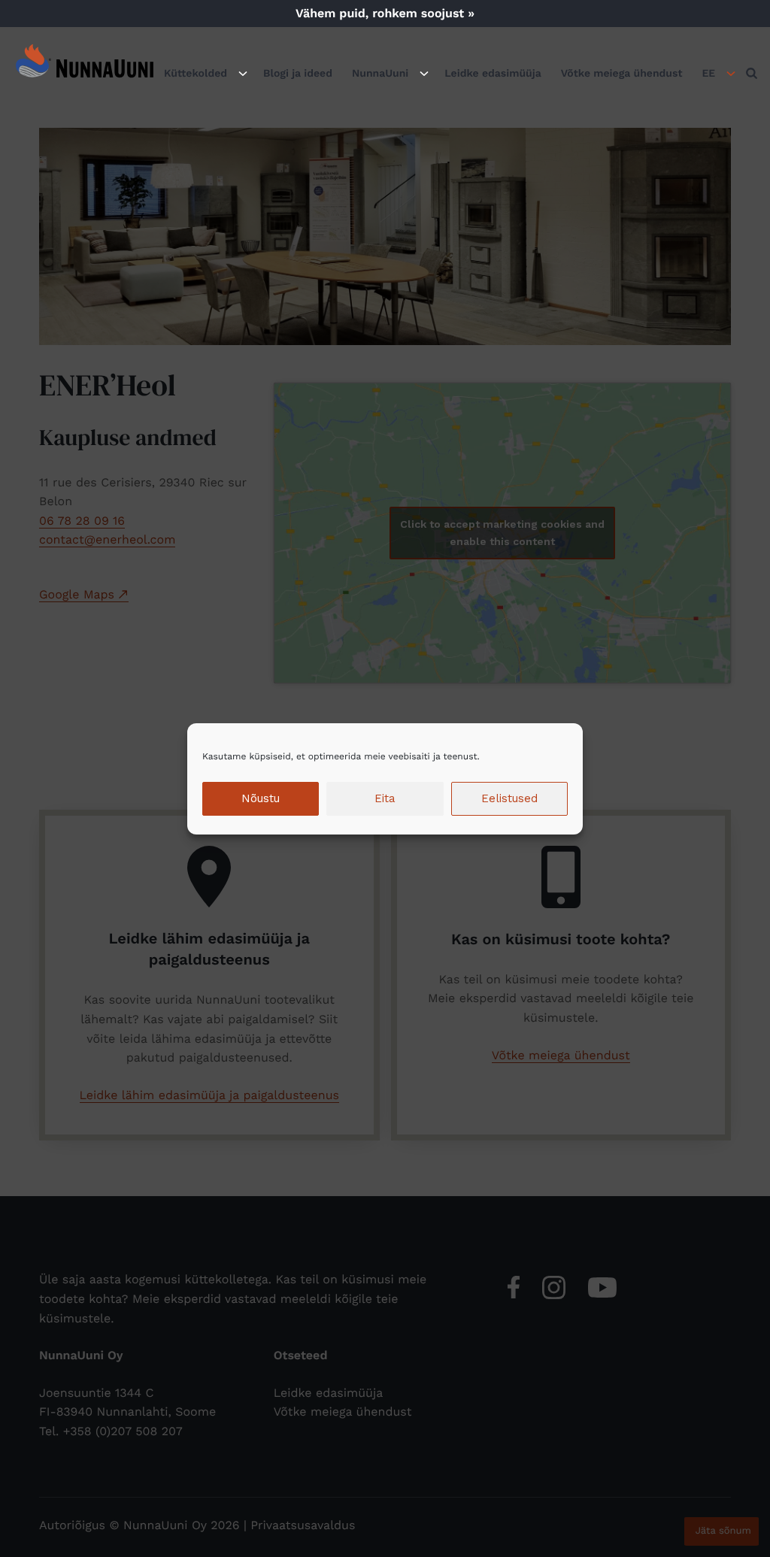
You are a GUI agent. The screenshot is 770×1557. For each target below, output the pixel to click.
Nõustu (260, 798)
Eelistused (509, 798)
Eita (385, 798)
